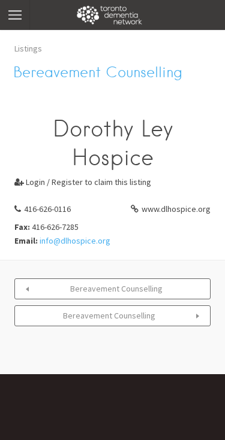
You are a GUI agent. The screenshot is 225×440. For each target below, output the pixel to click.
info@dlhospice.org (75, 240)
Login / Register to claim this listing (82, 182)
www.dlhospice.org (176, 209)
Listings (28, 48)
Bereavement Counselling (116, 288)
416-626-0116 (47, 209)
